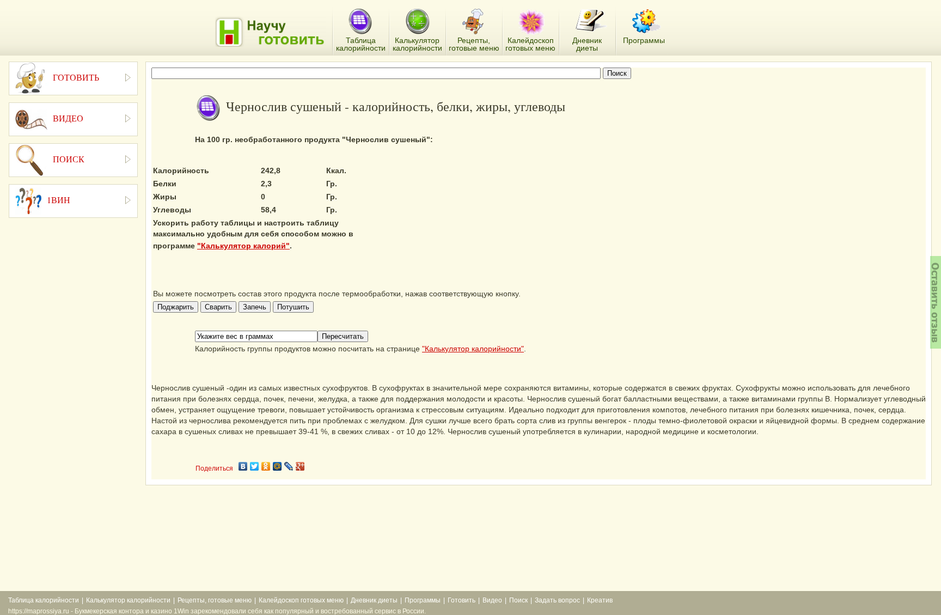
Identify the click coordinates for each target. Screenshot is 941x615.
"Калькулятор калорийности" (473, 348)
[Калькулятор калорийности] (417, 22)
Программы (423, 600)
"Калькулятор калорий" (243, 245)
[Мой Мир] (277, 466)
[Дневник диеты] (591, 20)
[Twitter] (254, 466)
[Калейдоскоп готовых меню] (531, 22)
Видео (492, 600)
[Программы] (646, 21)
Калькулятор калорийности (128, 600)
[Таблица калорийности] (360, 22)
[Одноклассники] (266, 466)
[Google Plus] (300, 466)
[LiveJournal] (289, 466)
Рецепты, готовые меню (215, 600)
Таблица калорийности (43, 600)
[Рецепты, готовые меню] (474, 22)
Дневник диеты (374, 600)
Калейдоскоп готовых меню (301, 600)
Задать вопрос (557, 600)
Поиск (518, 600)
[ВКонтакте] (243, 466)
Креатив (600, 600)
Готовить (461, 600)
